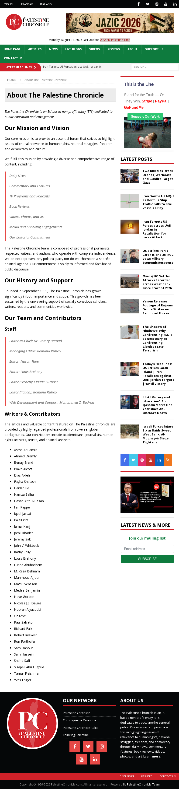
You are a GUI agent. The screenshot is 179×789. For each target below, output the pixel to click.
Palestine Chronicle (76, 713)
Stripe (147, 101)
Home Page (12, 49)
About (132, 49)
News (53, 49)
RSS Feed (146, 776)
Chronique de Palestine (79, 720)
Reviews (113, 49)
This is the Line (139, 84)
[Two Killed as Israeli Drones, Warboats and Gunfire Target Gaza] (129, 176)
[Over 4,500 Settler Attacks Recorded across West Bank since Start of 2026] (129, 281)
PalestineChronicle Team (143, 784)
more (156, 756)
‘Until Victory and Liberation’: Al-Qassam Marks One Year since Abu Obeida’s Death (157, 405)
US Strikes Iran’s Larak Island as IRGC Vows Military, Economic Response (158, 257)
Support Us (154, 49)
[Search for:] (154, 66)
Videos (94, 49)
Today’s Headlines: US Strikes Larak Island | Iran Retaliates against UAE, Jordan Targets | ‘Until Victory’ (158, 374)
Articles (34, 49)
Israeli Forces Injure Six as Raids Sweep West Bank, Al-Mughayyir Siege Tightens (158, 434)
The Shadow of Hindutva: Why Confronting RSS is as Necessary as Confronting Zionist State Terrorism (157, 338)
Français (27, 4)
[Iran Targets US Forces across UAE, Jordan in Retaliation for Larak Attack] (129, 227)
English (8, 4)
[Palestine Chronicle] (32, 746)
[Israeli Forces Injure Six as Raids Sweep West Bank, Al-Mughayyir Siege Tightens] (129, 431)
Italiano (46, 4)
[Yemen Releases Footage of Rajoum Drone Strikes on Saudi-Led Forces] (129, 306)
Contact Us (13, 58)
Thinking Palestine (76, 735)
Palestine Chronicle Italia (80, 728)
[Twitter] (148, 4)
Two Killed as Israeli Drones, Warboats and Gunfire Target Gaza (158, 177)
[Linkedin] (175, 4)
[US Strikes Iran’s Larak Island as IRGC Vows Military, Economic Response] (129, 256)
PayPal (161, 101)
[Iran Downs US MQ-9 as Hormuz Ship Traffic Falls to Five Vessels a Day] (129, 201)
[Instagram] (157, 4)
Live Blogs (73, 49)
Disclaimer (127, 776)
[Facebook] (138, 4)
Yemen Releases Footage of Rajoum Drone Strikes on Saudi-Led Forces (158, 307)
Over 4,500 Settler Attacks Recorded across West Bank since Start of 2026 (157, 282)
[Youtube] (166, 4)
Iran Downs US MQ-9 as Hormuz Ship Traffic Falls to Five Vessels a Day (158, 202)
